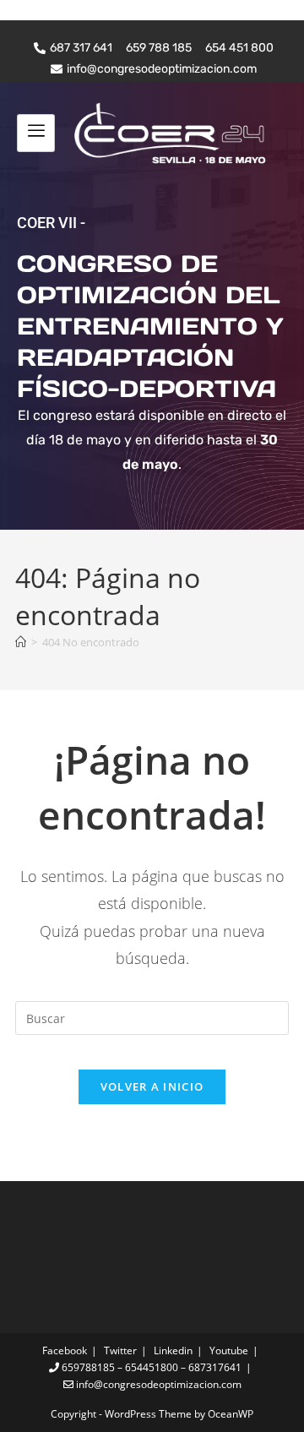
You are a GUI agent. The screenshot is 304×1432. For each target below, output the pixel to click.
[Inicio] (20, 642)
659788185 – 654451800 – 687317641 (150, 1367)
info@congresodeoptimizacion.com (157, 1384)
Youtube (228, 1350)
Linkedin (173, 1350)
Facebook (64, 1350)
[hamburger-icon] (36, 132)
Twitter (120, 1350)
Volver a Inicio (152, 1086)
